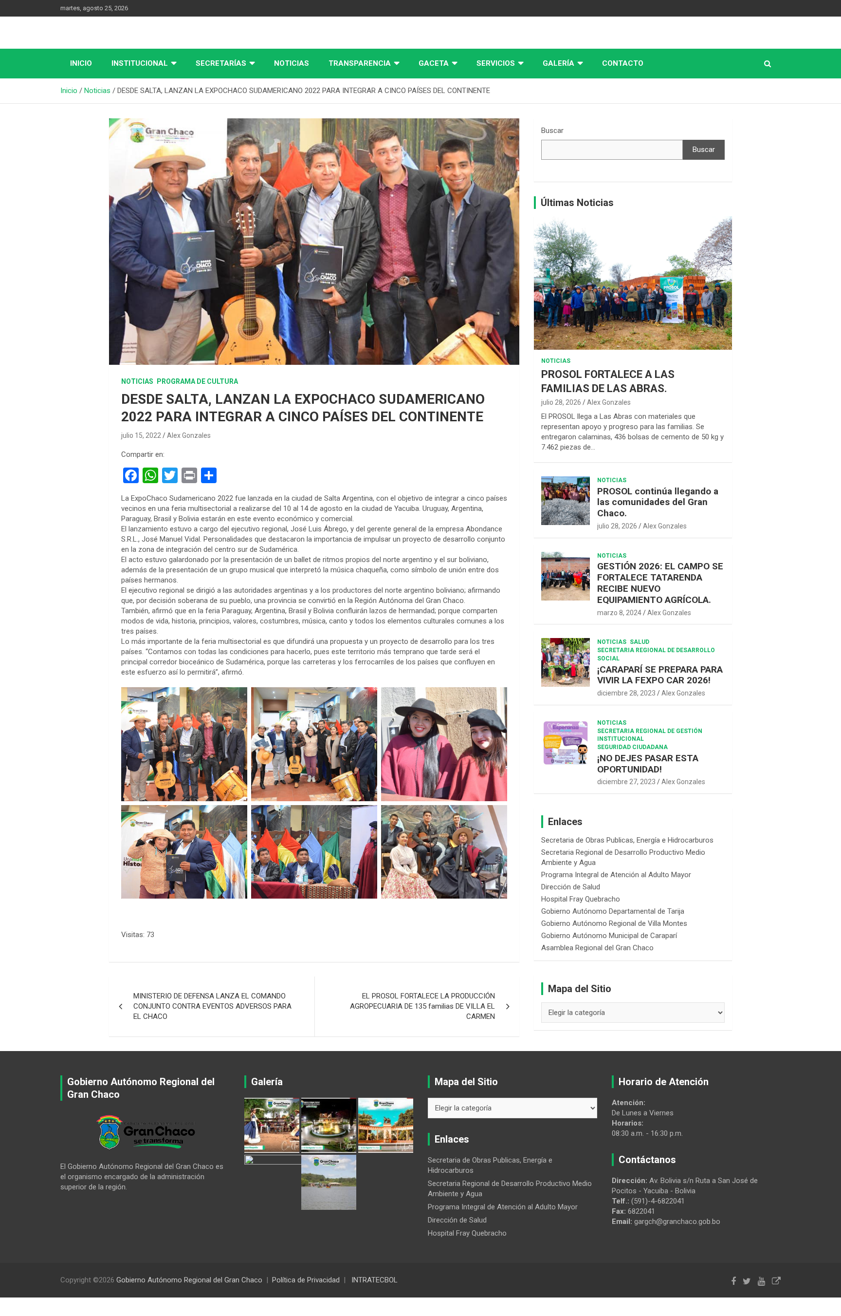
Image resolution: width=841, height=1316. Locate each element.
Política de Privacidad (306, 1280)
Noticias (291, 63)
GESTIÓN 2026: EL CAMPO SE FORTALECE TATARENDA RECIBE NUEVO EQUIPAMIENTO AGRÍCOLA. (660, 583)
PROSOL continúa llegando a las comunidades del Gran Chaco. (657, 502)
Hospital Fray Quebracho (580, 899)
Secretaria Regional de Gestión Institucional (649, 735)
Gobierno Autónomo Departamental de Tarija (612, 911)
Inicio (81, 63)
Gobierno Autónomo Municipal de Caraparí (609, 935)
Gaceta (434, 63)
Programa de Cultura (197, 381)
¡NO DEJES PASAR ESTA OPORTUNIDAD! (647, 763)
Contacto (622, 63)
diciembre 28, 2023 (626, 693)
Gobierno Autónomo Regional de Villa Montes (614, 923)
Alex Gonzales (189, 435)
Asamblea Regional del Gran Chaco (597, 947)
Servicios (495, 63)
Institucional (139, 63)
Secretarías (221, 63)
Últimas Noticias (577, 202)
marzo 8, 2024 (619, 613)
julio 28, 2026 (561, 402)
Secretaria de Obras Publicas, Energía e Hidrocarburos (627, 840)
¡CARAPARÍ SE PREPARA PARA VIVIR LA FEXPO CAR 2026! (660, 675)
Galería (558, 63)
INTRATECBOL (374, 1280)
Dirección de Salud (570, 887)
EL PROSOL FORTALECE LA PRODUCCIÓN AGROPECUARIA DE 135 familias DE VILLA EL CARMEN (422, 1006)
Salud (639, 642)
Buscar (552, 130)
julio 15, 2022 (141, 435)
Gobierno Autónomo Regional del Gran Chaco (189, 1280)
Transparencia (360, 63)
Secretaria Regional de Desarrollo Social (656, 654)
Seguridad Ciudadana (632, 747)
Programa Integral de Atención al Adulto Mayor (616, 874)
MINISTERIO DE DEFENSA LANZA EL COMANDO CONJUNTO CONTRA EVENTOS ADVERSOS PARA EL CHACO (212, 1006)
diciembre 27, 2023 (626, 782)
